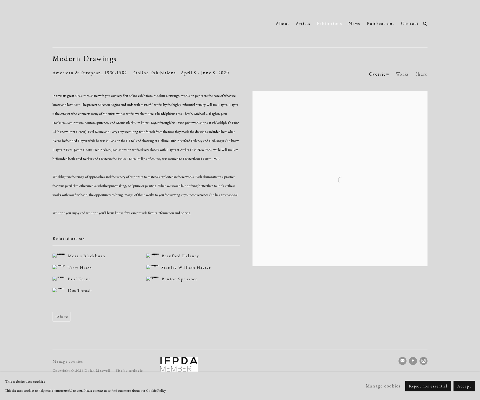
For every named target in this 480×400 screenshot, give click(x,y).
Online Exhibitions (155, 73)
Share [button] (421, 74)
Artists (303, 23)
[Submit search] (425, 23)
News (354, 23)
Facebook (413, 361)
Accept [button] (464, 386)
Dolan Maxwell (100, 23)
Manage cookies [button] (67, 361)
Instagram (424, 361)
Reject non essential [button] (428, 386)
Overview (379, 74)
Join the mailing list (402, 361)
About (283, 23)
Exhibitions (329, 23)
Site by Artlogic (129, 370)
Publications (380, 23)
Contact (410, 23)
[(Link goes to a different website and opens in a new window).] (179, 364)
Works (402, 74)
